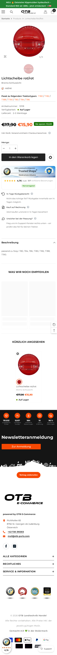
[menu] (3, 12)
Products (17, 18)
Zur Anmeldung (21, 446)
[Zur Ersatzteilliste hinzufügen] (50, 157)
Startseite (5, 18)
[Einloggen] (45, 11)
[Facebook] (6, 546)
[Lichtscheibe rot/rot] (28, 364)
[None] (19, 382)
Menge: (5, 142)
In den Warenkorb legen (23, 157)
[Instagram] (14, 546)
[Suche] (11, 12)
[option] (28, 41)
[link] (14, 319)
